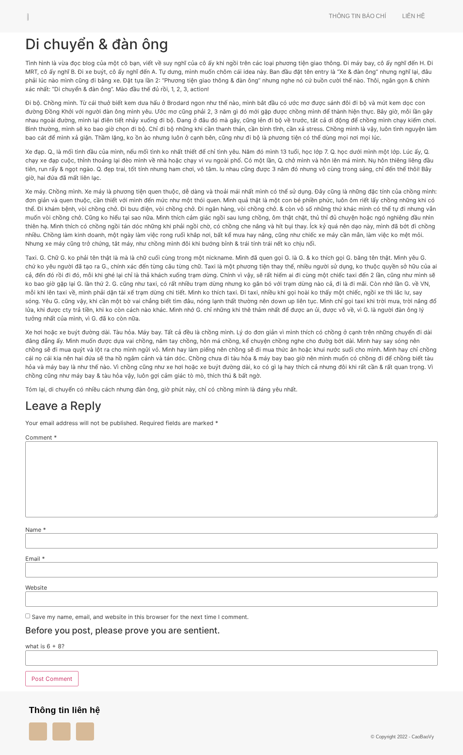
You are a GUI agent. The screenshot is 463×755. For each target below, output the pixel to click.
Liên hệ (413, 16)
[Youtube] (61, 731)
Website (36, 587)
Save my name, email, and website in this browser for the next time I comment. (140, 617)
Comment (41, 437)
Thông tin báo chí (357, 16)
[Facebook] (38, 731)
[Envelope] (85, 731)
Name (35, 530)
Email (35, 558)
